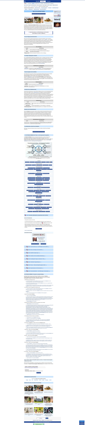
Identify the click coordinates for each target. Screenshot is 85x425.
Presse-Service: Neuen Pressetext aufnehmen (38, 13)
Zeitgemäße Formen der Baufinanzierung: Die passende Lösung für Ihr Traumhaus (48, 404)
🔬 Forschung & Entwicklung (29, 207)
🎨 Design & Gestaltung (46, 180)
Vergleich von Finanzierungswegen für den (34, 318)
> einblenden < (82, 421)
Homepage (47, 3)
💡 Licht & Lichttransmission (45, 208)
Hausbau (49, 7)
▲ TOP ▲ (81, 422)
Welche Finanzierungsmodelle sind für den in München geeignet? (37, 292)
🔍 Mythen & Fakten (50, 169)
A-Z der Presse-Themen (34, 6)
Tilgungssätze (39, 68)
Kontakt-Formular (43, 243)
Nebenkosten (30, 76)
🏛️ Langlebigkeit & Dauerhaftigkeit (39, 184)
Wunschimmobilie (43, 9)
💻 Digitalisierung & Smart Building (45, 187)
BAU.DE (37, 1)
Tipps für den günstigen (31, 295)
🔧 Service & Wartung (42, 190)
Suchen (47, 418)
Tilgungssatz (30, 9)
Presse (33, 3)
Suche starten (39, 372)
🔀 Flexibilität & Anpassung (32, 191)
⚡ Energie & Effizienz (30, 187)
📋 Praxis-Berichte (30, 211)
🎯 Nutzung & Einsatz (48, 190)
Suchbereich (27, 369)
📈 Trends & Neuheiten (46, 204)
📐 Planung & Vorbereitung (30, 190)
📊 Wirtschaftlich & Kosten (31, 173)
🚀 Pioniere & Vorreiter (43, 207)
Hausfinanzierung (55, 7)
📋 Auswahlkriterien (38, 170)
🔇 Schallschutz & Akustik (38, 208)
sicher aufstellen (31, 301)
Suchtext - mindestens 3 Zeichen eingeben (31, 366)
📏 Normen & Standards (31, 208)
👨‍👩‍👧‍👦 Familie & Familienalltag (32, 180)
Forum (37, 420)
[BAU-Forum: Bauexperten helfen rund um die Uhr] (25, 5)
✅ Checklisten (35, 204)
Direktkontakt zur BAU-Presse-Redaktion (39, 131)
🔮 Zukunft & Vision (49, 207)
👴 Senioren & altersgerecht (39, 180)
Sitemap (43, 420)
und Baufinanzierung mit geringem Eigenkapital (35, 314)
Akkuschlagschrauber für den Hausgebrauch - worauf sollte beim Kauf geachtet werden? (48, 415)
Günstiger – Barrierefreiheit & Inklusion (33, 330)
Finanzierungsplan (44, 7)
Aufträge (41, 3)
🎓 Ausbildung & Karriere (42, 211)
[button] (38, 228)
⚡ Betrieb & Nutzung (36, 190)
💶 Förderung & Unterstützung (45, 191)
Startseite (34, 420)
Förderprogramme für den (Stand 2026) (33, 317)
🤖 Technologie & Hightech (37, 207)
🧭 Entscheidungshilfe (44, 169)
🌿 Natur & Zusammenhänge (38, 201)
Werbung (51, 3)
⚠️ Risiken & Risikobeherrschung (29, 169)
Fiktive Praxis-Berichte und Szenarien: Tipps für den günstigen (36, 336)
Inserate (37, 3)
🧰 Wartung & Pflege (38, 191)
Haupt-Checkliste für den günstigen (33, 357)
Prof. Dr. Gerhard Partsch (28, 230)
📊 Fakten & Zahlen (40, 204)
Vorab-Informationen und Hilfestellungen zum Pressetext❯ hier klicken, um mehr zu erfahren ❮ (39, 33)
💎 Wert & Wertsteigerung (46, 173)
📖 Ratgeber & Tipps (30, 204)
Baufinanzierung (37, 7)
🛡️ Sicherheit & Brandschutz (37, 187)
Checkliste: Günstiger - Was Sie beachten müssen (35, 352)
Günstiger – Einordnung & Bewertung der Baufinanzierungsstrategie (37, 343)
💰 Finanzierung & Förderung (38, 173)
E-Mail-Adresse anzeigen (35, 243)
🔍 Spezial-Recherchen (35, 211)
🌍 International (48, 211)
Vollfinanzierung (36, 9)
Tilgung (26, 9)
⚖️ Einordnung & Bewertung (37, 169)
